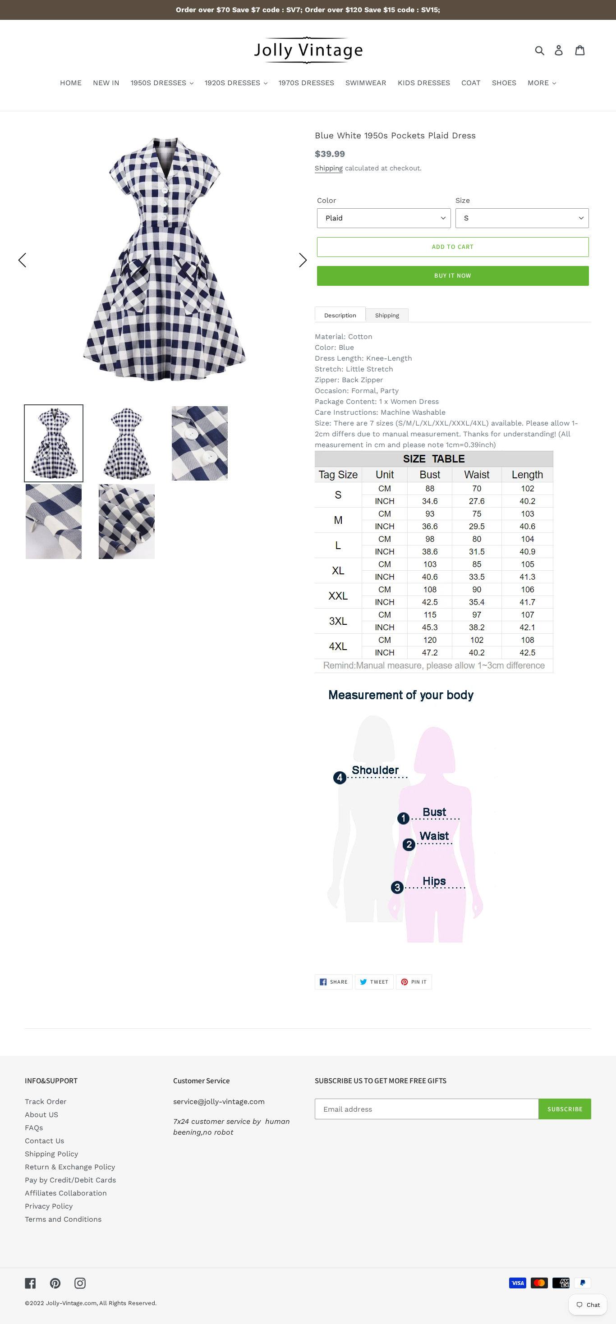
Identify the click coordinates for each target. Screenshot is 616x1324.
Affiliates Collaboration (66, 1193)
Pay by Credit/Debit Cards (70, 1180)
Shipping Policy (51, 1154)
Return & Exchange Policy (70, 1167)
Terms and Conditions (63, 1219)
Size (462, 200)
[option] (162, 260)
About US (41, 1114)
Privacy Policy (49, 1206)
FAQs (34, 1127)
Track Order (46, 1101)
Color (326, 200)
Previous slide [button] (22, 260)
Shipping (329, 168)
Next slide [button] (303, 260)
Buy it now (452, 275)
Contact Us (44, 1140)
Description (340, 315)
